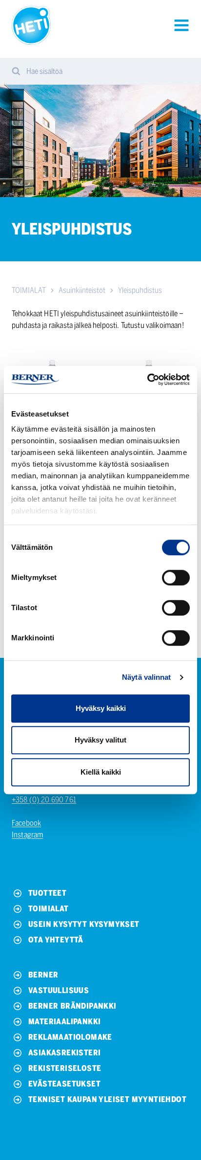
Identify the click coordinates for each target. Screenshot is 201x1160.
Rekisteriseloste (64, 1068)
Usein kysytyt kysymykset (84, 924)
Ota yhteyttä (55, 939)
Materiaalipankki (64, 1021)
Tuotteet (47, 893)
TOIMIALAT (29, 290)
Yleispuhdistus (140, 290)
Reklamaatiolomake (70, 1037)
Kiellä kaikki (100, 772)
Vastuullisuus (58, 990)
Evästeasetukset (64, 1083)
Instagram (27, 834)
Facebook (26, 823)
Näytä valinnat (146, 677)
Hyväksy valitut (100, 740)
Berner (43, 974)
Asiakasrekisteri (64, 1052)
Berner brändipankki (72, 1006)
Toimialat (48, 908)
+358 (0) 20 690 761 (44, 799)
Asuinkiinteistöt (82, 290)
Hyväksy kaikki (101, 708)
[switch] (176, 577)
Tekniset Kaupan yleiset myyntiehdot (107, 1099)
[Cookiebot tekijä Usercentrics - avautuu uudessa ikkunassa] (147, 379)
